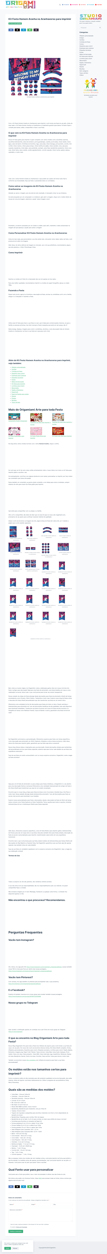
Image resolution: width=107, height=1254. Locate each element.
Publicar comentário (16, 1231)
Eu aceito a (18, 1227)
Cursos (82, 44)
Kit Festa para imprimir (15, 23)
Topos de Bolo (16, 402)
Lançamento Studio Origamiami (17, 421)
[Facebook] (11, 30)
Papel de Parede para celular (20, 394)
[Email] (36, 30)
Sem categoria (84, 71)
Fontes (14, 379)
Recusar (15, 1248)
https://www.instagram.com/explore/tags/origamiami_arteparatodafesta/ (30, 971)
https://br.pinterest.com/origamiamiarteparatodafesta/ (24, 984)
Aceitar (7, 1248)
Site (54, 1204)
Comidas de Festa (17, 371)
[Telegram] (23, 30)
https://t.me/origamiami (15, 1031)
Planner (14, 396)
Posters (14, 398)
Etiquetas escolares (17, 377)
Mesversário (15, 388)
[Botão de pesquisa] (100, 27)
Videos (82, 75)
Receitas (14, 400)
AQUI (40, 1178)
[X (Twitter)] (17, 30)
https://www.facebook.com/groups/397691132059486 (24, 996)
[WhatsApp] (29, 30)
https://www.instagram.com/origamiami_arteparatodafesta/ (44, 967)
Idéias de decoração (86, 54)
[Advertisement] (41, 46)
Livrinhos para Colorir (18, 386)
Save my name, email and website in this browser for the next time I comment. (29, 1224)
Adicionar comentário (16, 1210)
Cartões (14, 369)
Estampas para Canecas (19, 375)
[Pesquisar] (60, 4)
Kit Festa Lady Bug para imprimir (62, 436)
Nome (12, 1204)
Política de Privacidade (21, 1227)
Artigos (82, 38)
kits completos (31, 1060)
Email (33, 1204)
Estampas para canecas (87, 48)
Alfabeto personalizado (18, 367)
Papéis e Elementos (17, 390)
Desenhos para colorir (18, 373)
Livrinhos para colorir (86, 58)
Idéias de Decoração (18, 381)
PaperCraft (15, 392)
